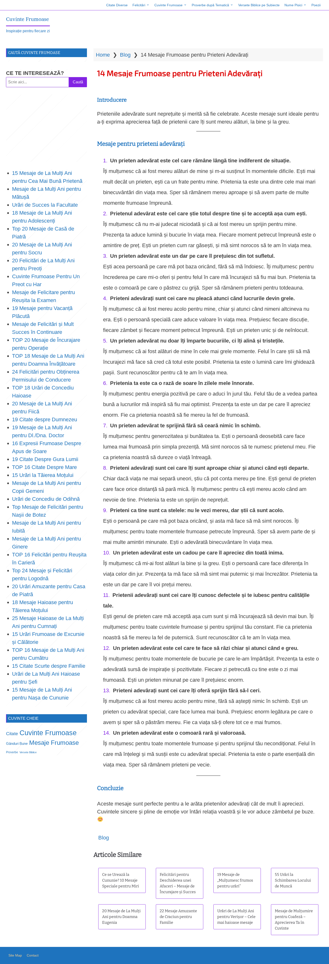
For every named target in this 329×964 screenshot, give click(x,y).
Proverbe (12, 752)
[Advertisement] (46, 128)
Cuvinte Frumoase (168, 5)
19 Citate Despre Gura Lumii (45, 459)
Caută (78, 82)
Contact (33, 955)
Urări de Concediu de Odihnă (46, 499)
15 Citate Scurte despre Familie (48, 666)
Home (103, 55)
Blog (125, 55)
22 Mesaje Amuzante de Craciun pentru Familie (178, 917)
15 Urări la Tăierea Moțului (42, 475)
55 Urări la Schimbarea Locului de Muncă (293, 880)
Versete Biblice (28, 752)
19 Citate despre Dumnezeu (44, 419)
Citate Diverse (117, 5)
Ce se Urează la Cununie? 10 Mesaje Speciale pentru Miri (120, 880)
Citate (12, 733)
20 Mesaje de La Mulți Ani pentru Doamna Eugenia (121, 917)
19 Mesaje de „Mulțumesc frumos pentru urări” (235, 880)
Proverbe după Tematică (210, 5)
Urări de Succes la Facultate (45, 205)
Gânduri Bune (17, 744)
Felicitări (138, 5)
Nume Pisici (293, 5)
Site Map (15, 955)
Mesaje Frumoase (54, 742)
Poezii (316, 5)
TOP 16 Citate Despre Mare (44, 467)
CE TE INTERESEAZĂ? (35, 73)
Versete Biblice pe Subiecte (259, 5)
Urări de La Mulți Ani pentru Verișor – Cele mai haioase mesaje (236, 917)
